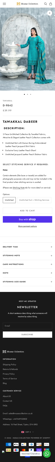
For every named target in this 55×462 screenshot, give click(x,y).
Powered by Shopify (40, 438)
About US (7, 396)
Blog (5, 383)
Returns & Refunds (10, 369)
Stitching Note (19, 187)
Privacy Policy (9, 373)
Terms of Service (10, 378)
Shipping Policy (9, 364)
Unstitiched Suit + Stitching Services (34, 200)
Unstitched (9, 200)
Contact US (7, 401)
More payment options (27, 226)
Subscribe (27, 334)
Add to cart (27, 210)
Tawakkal (8, 100)
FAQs (5, 405)
